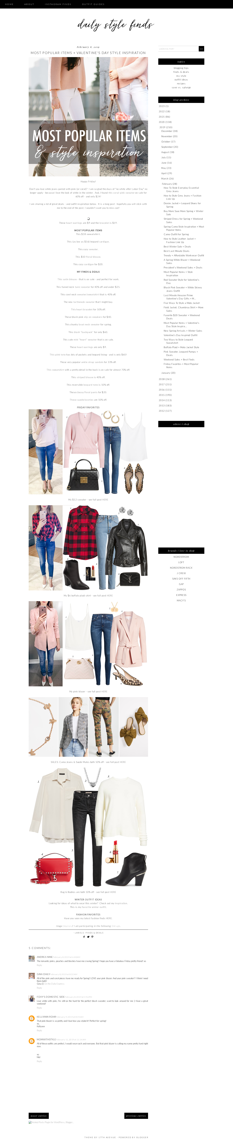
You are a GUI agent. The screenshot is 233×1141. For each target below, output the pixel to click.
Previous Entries (136, 1115)
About (29, 4)
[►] (158, 106)
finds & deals (95, 933)
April (164, 173)
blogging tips (181, 68)
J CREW (181, 573)
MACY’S (181, 600)
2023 (162, 106)
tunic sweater (82, 287)
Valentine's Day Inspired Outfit (180, 335)
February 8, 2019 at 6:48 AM (66, 957)
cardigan (104, 241)
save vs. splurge (181, 87)
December (166, 131)
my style (181, 75)
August (165, 152)
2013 (162, 405)
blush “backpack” (84, 332)
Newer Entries (39, 1115)
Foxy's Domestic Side (51, 996)
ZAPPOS (181, 589)
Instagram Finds (58, 4)
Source (67, 926)
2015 (162, 395)
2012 (162, 410)
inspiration (121, 903)
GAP (181, 584)
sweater (93, 249)
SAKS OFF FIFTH (181, 578)
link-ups (116, 926)
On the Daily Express (54, 983)
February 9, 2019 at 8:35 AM (70, 1017)
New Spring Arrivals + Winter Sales (183, 330)
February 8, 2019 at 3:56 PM (78, 997)
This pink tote (58, 354)
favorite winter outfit (94, 907)
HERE (105, 499)
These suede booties (81, 399)
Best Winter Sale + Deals (177, 246)
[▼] (158, 127)
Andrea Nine (45, 957)
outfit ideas (181, 79)
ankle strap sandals (92, 362)
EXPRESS (181, 595)
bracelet (104, 223)
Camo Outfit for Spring (176, 234)
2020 (162, 122)
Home (9, 4)
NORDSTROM (181, 557)
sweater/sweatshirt (88, 294)
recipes (181, 83)
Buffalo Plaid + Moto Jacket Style (181, 347)
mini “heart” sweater (85, 339)
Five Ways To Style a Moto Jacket (182, 303)
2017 (162, 384)
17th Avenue (107, 1137)
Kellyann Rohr (46, 1016)
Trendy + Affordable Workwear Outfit (184, 255)
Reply (39, 965)
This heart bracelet (82, 309)
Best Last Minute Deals (176, 251)
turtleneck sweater (84, 302)
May (163, 168)
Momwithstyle (46, 1039)
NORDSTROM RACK (181, 567)
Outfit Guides (93, 4)
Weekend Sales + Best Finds (179, 359)
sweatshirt (93, 234)
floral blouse (93, 256)
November (166, 136)
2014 (162, 400)
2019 (162, 127)
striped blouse (85, 377)
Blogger (142, 1137)
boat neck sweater (89, 324)
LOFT (181, 562)
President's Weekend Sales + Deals (183, 267)
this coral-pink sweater (121, 192)
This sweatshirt (55, 369)
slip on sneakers (93, 317)
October (165, 141)
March (164, 178)
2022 (162, 111)
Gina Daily (43, 974)
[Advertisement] (181, 489)
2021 (162, 116)
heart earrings (74, 223)
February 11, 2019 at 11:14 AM (71, 1039)
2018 (162, 379)
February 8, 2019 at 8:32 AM (63, 974)
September (167, 147)
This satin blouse (67, 279)
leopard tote (90, 384)
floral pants (91, 392)
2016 (162, 389)
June (163, 162)
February (167, 183)
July (163, 157)
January (165, 372)
